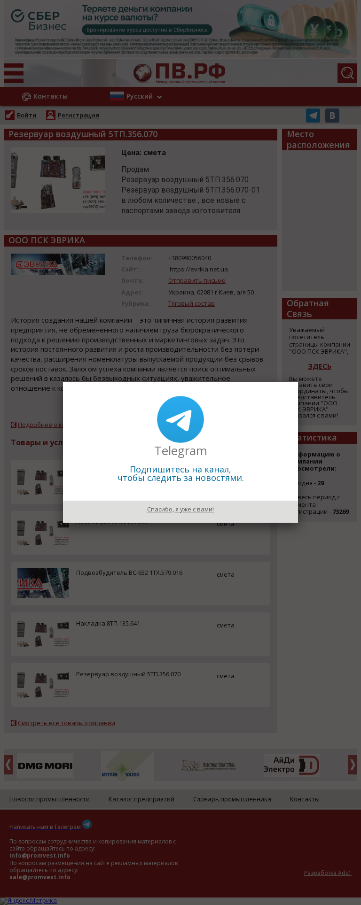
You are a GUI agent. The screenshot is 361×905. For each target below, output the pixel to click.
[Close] (298, 381)
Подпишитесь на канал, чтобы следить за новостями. (181, 473)
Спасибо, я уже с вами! (180, 509)
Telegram (180, 450)
